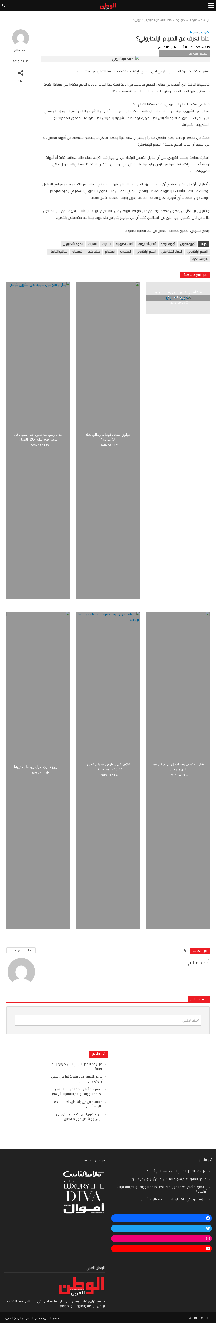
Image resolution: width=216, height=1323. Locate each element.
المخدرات (125, 251)
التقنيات (92, 244)
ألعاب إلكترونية (124, 244)
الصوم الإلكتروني (197, 251)
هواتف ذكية (200, 259)
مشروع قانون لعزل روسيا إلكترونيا (38, 767)
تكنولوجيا (180, 20)
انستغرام (110, 251)
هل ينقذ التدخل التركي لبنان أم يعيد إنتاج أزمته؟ (77, 1066)
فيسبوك (77, 251)
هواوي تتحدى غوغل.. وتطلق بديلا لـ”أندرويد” (108, 437)
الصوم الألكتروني (73, 244)
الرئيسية (205, 20)
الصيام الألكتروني (171, 251)
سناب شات (94, 251)
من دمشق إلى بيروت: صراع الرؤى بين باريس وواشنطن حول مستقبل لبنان (79, 1116)
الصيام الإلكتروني (146, 251)
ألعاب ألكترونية (147, 244)
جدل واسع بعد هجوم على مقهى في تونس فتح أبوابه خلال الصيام (38, 437)
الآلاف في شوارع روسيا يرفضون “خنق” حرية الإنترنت (108, 767)
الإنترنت (106, 244)
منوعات (193, 20)
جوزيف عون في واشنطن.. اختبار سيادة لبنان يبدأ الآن (78, 1104)
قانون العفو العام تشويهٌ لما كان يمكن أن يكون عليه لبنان (77, 1078)
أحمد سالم (20, 50)
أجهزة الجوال (187, 244)
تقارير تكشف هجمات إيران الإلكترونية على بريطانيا (178, 767)
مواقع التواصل (58, 251)
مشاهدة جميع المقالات (21, 950)
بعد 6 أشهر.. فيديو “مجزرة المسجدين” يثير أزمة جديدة (178, 294)
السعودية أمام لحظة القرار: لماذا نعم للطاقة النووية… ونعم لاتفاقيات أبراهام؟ (76, 1091)
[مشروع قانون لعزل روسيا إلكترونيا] (38, 770)
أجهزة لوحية (168, 244)
